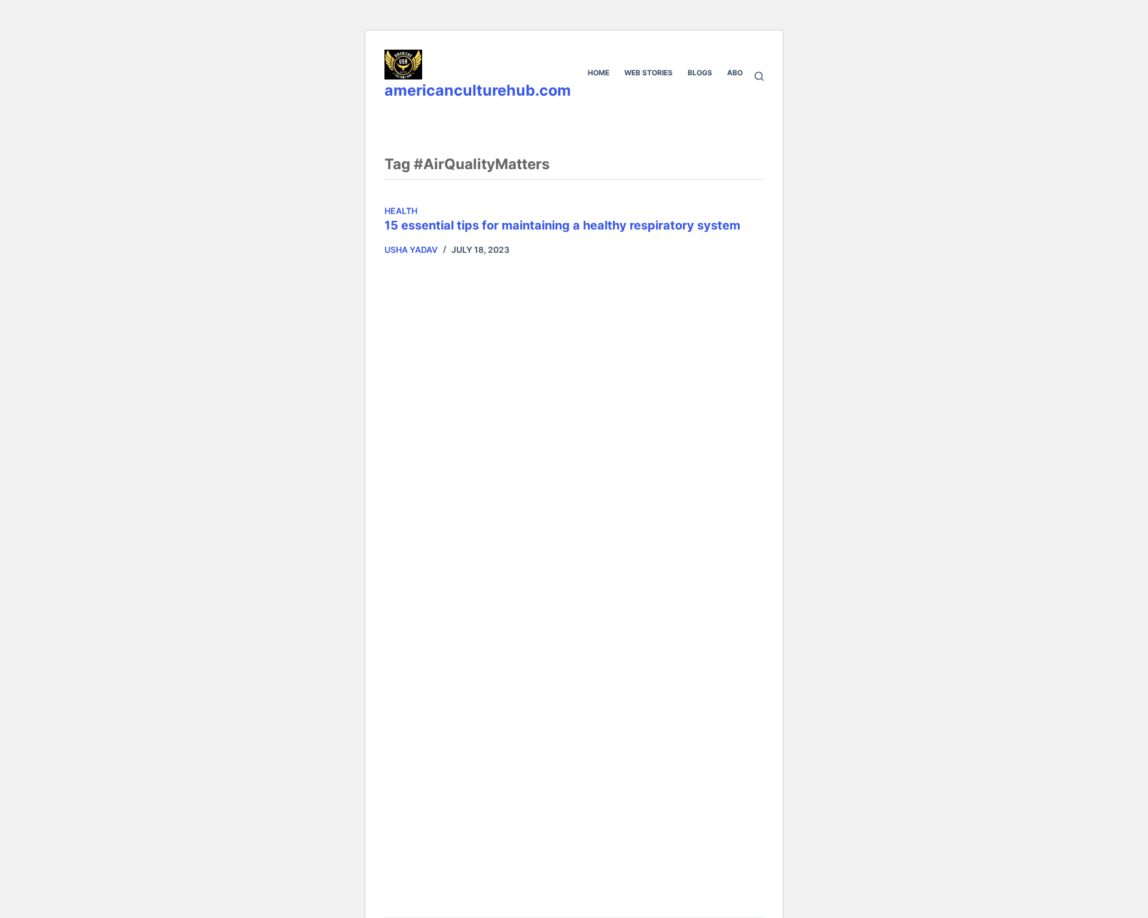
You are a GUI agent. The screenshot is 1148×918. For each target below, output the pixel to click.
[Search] (759, 76)
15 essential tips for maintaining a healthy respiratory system (562, 225)
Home (598, 72)
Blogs (700, 72)
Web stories (648, 72)
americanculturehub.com (477, 90)
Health (400, 211)
